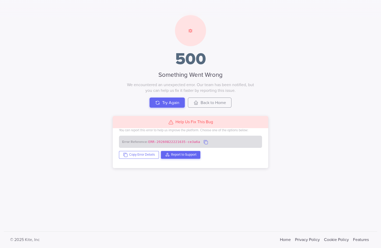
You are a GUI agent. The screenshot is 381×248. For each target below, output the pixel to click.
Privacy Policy (307, 239)
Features (361, 239)
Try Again (170, 102)
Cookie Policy (336, 239)
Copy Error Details (142, 155)
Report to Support (183, 155)
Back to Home (213, 102)
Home (285, 239)
